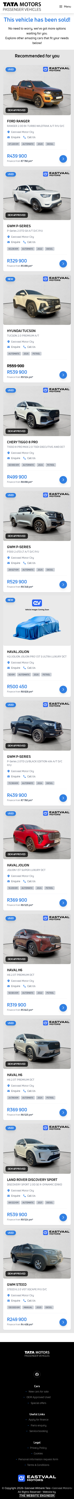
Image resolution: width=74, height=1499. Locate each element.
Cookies (38, 1453)
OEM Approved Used (39, 1397)
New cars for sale (39, 1391)
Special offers (38, 1403)
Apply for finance (38, 1419)
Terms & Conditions (38, 1465)
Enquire (15, 137)
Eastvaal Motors (61, 1488)
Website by (38, 1493)
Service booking (38, 1431)
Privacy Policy (38, 1447)
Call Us (31, 137)
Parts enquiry (38, 1425)
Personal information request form (38, 1459)
